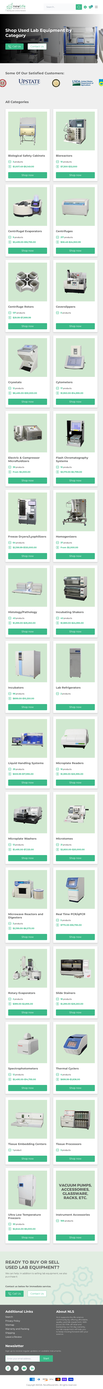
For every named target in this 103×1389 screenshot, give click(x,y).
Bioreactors (64, 155)
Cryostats (15, 382)
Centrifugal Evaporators (25, 231)
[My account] (85, 7)
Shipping (10, 1333)
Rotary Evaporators (21, 993)
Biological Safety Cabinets (26, 155)
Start (46, 1358)
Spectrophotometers (23, 1068)
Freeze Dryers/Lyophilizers (27, 536)
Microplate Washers (22, 838)
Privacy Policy (12, 1321)
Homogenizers (66, 536)
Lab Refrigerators (68, 687)
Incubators (16, 687)
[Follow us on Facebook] (8, 1368)
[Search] (79, 7)
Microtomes (64, 838)
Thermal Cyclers (67, 1068)
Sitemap (9, 1325)
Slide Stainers (65, 993)
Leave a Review (13, 1337)
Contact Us (37, 46)
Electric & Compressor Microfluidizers (24, 459)
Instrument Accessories (73, 1214)
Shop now (28, 175)
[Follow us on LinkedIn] (32, 1368)
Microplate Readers (70, 763)
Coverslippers (65, 306)
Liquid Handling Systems (26, 763)
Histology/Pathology (22, 612)
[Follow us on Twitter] (16, 1368)
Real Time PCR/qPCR (70, 914)
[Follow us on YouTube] (24, 1368)
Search (9, 1317)
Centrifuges (64, 231)
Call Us (16, 46)
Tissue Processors (68, 1144)
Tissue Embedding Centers (27, 1144)
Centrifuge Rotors (21, 306)
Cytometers (64, 382)
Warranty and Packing (17, 1329)
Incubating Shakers (70, 612)
